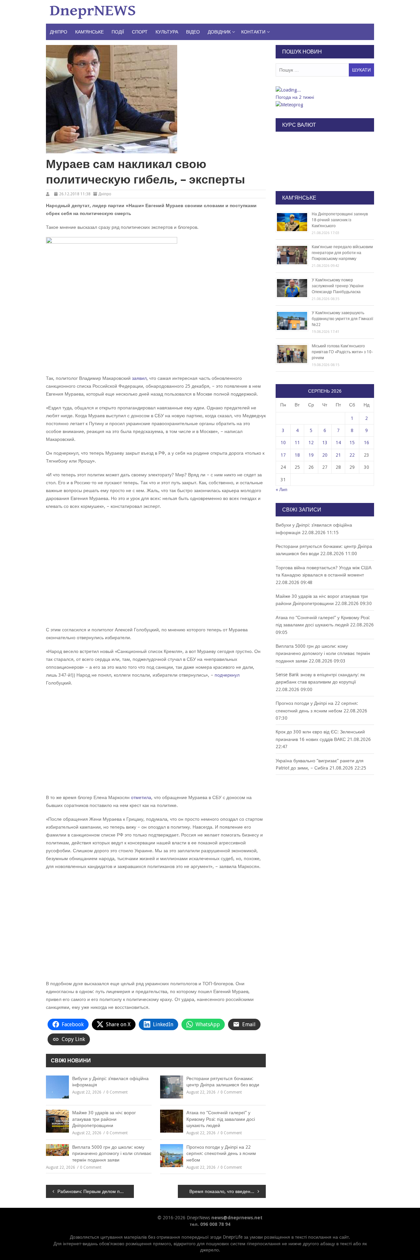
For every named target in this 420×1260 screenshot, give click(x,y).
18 (297, 455)
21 (338, 455)
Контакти (253, 31)
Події (118, 31)
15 (352, 442)
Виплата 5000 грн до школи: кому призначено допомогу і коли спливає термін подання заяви (111, 1153)
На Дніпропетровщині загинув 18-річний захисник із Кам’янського (340, 220)
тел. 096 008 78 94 (210, 1224)
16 (366, 442)
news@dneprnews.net (236, 1217)
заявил (139, 378)
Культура (167, 31)
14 (338, 442)
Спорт (140, 31)
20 (324, 455)
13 (324, 442)
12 (311, 442)
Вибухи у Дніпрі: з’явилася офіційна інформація (110, 1082)
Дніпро (58, 31)
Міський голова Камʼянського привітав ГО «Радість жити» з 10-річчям (342, 352)
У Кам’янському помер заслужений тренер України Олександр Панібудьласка (338, 286)
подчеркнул (227, 675)
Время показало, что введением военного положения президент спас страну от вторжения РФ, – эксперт (227, 1191)
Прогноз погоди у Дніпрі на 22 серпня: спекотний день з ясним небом (221, 1153)
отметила (141, 797)
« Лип (281, 489)
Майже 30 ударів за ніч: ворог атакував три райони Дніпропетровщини (104, 1119)
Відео (193, 31)
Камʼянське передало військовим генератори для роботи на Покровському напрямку (342, 253)
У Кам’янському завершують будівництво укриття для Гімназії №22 (342, 319)
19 (311, 455)
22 (352, 455)
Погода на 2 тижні (295, 97)
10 (283, 442)
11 (297, 442)
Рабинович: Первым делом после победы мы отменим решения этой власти (95, 1191)
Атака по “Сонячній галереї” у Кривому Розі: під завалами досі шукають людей (220, 1119)
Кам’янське (89, 31)
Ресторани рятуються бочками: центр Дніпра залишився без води (222, 1082)
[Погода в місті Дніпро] (324, 90)
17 (283, 455)
